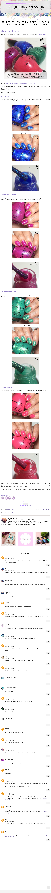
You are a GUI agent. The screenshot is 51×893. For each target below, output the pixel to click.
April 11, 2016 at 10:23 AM (10, 720)
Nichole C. (7, 592)
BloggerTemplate (33, 891)
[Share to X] (43, 509)
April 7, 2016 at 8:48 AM (9, 558)
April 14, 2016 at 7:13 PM (9, 730)
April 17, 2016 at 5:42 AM (9, 750)
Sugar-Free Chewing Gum (17, 824)
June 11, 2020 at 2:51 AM (9, 808)
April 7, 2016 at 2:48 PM (9, 636)
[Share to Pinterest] (46, 509)
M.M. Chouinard (8, 634)
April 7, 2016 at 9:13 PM (9, 678)
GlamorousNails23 (9, 708)
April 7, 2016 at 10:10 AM (9, 570)
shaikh (6, 819)
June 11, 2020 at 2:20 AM (9, 794)
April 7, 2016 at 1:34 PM (9, 614)
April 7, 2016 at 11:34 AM (9, 593)
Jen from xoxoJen (9, 759)
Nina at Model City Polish (11, 645)
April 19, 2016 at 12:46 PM (10, 771)
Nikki (6, 557)
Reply (48, 565)
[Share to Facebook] (41, 509)
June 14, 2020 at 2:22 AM (9, 821)
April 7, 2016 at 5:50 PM (9, 658)
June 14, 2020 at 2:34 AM (9, 833)
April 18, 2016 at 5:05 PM (9, 761)
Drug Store (8, 512)
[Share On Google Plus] (48, 509)
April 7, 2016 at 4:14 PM (9, 646)
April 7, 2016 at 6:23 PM (9, 668)
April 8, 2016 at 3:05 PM (9, 709)
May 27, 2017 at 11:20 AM (10, 781)
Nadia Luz (7, 749)
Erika (6, 656)
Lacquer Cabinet (9, 667)
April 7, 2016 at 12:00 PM (9, 604)
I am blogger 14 (8, 793)
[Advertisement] (25, 873)
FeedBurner (28, 505)
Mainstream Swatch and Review (21, 512)
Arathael (7, 624)
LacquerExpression (21, 891)
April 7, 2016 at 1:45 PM (9, 626)
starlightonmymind (9, 568)
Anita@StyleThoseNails (10, 677)
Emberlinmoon (8, 718)
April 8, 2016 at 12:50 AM (9, 699)
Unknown (7, 602)
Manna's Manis (8, 769)
